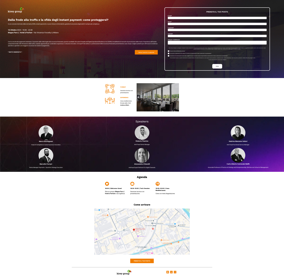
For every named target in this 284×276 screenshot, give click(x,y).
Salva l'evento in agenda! (146, 52)
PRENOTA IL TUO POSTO (142, 261)
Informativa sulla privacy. (259, 57)
